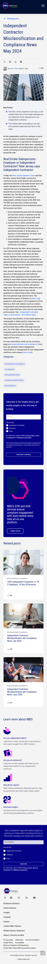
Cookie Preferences (23, 959)
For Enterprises (9, 369)
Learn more (15, 531)
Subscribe (23, 864)
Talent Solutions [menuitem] (9, 908)
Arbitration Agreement (24, 437)
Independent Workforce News (14, 380)
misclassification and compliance (23, 344)
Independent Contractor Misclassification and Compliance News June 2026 (22, 692)
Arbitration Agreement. (20, 870)
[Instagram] (18, 897)
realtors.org (34, 298)
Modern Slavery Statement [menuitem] (14, 931)
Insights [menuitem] (6, 912)
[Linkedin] (26, 897)
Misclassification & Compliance (15, 364)
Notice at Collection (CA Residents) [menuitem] (15, 945)
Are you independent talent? (15, 738)
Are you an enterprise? (12, 760)
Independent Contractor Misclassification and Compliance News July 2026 (22, 638)
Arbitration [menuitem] (19, 940)
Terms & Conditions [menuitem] (32, 940)
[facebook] (11, 897)
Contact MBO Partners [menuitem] (12, 926)
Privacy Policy (30, 435)
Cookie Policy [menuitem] (8, 943)
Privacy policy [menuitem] (8, 940)
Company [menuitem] (7, 917)
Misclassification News (12, 375)
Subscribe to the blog (23, 454)
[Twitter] (5, 897)
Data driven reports (11, 785)
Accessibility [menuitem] (19, 943)
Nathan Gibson (14, 68)
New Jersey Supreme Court (23, 175)
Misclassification (10, 386)
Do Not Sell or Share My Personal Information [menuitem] (19, 948)
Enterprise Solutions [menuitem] (11, 903)
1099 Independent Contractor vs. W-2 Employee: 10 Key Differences (23, 583)
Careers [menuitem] (6, 922)
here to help (28, 352)
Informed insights (10, 807)
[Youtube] (34, 897)
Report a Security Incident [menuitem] (13, 935)
